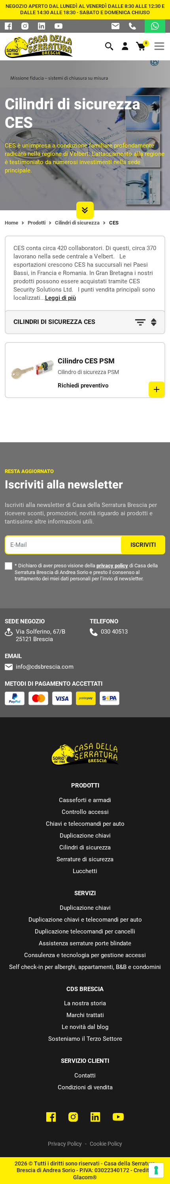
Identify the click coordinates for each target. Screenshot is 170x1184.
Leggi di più (60, 297)
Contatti (85, 1075)
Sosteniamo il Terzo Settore (85, 1038)
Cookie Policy (106, 1144)
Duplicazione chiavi (85, 835)
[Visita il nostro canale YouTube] (118, 1117)
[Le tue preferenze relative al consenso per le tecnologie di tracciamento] (156, 1170)
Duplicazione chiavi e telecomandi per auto (85, 919)
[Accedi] (125, 46)
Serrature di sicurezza (85, 859)
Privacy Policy (65, 1144)
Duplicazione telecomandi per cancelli (85, 931)
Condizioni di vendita (85, 1087)
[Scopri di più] (156, 389)
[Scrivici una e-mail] (115, 26)
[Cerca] (109, 46)
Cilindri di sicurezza (77, 223)
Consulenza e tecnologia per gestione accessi (85, 955)
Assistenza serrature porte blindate (85, 943)
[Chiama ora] (132, 26)
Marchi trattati (85, 1015)
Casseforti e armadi (85, 800)
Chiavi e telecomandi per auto (85, 823)
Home (11, 223)
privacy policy (112, 566)
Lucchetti (85, 871)
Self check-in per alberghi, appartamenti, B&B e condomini (85, 967)
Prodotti (36, 223)
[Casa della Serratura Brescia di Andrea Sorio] (39, 46)
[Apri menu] (159, 46)
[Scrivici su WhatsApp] (155, 26)
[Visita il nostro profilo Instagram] (24, 26)
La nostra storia (85, 1003)
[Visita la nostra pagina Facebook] (8, 26)
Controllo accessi (85, 812)
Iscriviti (143, 544)
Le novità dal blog (85, 1027)
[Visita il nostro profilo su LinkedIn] (41, 26)
